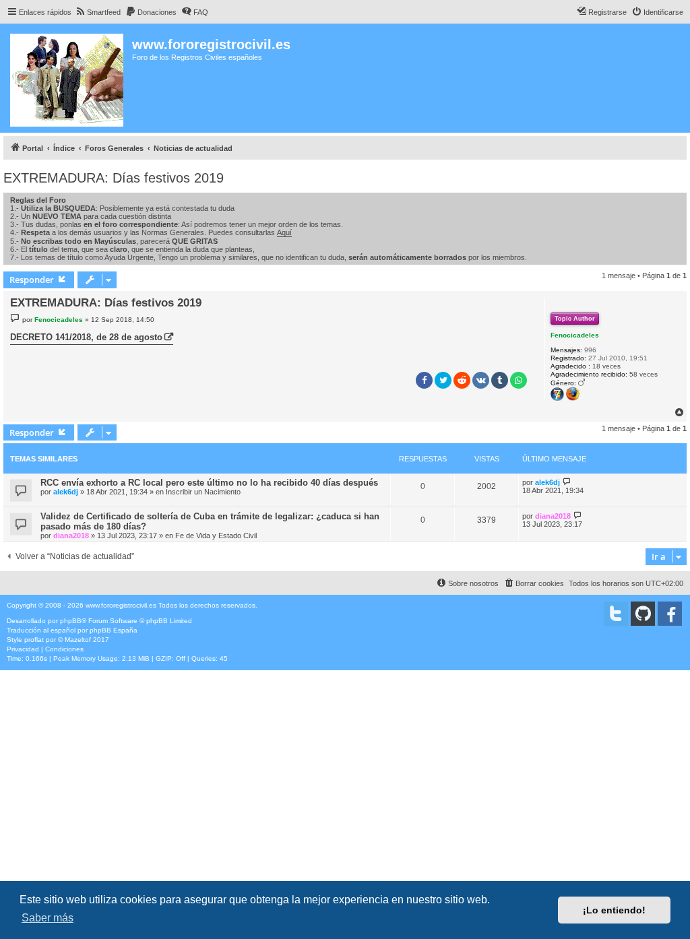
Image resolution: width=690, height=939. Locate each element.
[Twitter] (616, 614)
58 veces (643, 374)
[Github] (643, 614)
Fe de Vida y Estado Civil (216, 535)
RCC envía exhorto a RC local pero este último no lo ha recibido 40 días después (209, 483)
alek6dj (65, 492)
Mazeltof (78, 639)
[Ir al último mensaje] (567, 482)
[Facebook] (670, 614)
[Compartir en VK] (480, 380)
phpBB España (113, 630)
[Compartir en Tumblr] (499, 380)
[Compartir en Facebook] (424, 380)
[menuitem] (98, 12)
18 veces (606, 366)
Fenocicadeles (575, 335)
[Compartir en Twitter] (443, 380)
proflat (34, 639)
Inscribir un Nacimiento (203, 492)
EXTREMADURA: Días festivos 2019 (113, 177)
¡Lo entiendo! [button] (614, 910)
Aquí (284, 232)
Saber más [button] (47, 918)
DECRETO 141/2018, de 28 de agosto (86, 337)
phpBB (71, 620)
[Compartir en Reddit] (461, 380)
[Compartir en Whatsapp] (518, 380)
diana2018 (71, 535)
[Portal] (67, 78)
